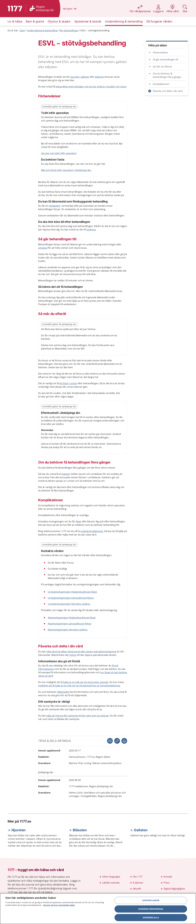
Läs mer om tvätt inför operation (58, 153)
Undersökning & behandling (42, 30)
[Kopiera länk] (117, 741)
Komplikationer (161, 84)
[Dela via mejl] (110, 741)
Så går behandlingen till (165, 59)
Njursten (18, 830)
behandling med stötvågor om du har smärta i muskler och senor (91, 86)
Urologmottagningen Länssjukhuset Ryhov (71, 597)
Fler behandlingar (68, 30)
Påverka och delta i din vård (168, 91)
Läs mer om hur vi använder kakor (59, 905)
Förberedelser (160, 52)
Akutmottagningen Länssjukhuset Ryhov (69, 623)
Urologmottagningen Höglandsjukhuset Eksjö (72, 591)
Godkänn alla (151, 917)
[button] (124, 741)
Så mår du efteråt (162, 66)
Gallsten (140, 830)
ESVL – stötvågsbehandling (94, 30)
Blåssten (80, 830)
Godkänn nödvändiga (150, 909)
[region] (98, 908)
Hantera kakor (150, 900)
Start (22, 30)
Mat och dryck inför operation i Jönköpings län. (66, 170)
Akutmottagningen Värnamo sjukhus (68, 629)
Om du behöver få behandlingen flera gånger (167, 75)
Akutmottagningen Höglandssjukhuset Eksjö (72, 617)
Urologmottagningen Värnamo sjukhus (69, 603)
